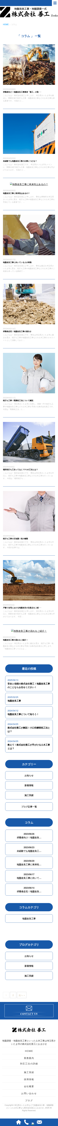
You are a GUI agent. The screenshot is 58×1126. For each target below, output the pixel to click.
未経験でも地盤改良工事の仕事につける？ (20, 161)
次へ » (22, 995)
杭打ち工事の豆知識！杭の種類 (15, 538)
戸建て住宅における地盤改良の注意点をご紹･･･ (22, 607)
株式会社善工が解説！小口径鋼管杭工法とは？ (29, 729)
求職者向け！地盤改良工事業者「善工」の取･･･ (22, 91)
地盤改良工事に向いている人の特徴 (17, 262)
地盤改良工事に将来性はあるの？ (16, 193)
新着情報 (29, 785)
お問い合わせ (29, 1093)
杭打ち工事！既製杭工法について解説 (18, 400)
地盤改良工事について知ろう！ (23, 714)
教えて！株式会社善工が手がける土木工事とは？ (29, 746)
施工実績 (29, 795)
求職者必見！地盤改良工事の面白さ (17, 331)
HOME (29, 1050)
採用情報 (29, 1079)
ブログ (29, 1100)
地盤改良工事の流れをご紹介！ (15, 639)
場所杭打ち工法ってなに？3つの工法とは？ (20, 469)
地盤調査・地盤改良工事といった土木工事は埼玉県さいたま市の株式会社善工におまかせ (29, 1042)
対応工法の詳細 (29, 1063)
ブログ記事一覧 (29, 806)
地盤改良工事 (14, 700)
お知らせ (29, 775)
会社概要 (29, 1086)
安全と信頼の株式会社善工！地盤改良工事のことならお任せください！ (29, 685)
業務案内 (29, 1057)
